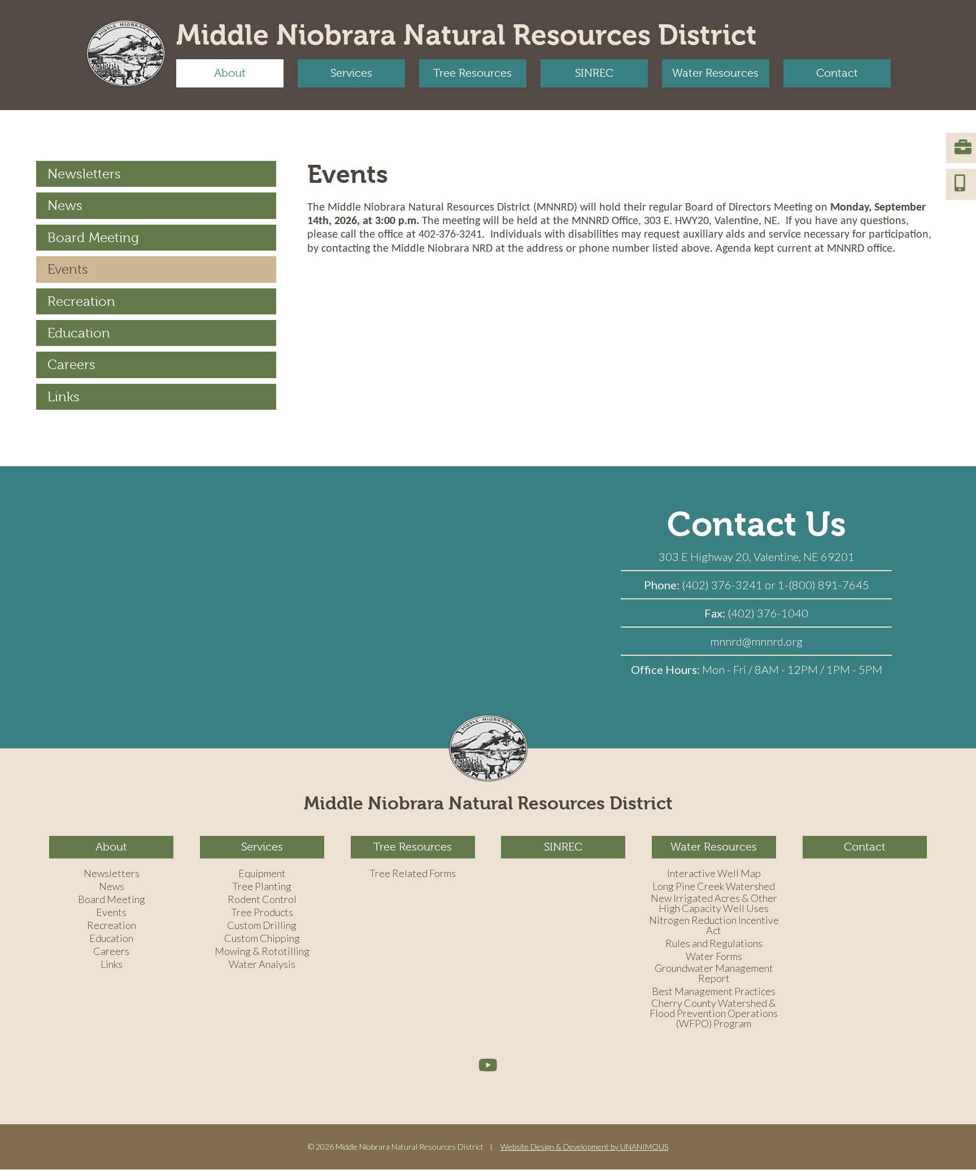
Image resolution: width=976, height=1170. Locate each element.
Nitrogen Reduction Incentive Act (714, 925)
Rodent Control (262, 899)
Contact (837, 73)
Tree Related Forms (412, 873)
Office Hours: (666, 669)
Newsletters (84, 174)
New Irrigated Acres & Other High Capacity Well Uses (714, 903)
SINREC (594, 73)
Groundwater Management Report (714, 973)
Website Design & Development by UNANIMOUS (584, 1146)
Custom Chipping (262, 938)
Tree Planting (261, 886)
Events (67, 269)
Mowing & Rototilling (262, 951)
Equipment (262, 873)
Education (78, 333)
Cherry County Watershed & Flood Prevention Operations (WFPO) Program (714, 1013)
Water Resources (715, 73)
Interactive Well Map (714, 873)
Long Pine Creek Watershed (713, 886)
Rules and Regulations (713, 943)
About (230, 73)
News (64, 205)
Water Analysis (262, 964)
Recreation (81, 301)
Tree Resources (472, 73)
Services (351, 73)
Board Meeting (93, 238)
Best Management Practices (713, 991)
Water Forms (714, 956)
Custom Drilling (262, 925)
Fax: (715, 613)
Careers (71, 365)
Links (63, 397)
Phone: (663, 584)
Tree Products (262, 912)
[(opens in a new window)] (488, 1064)
